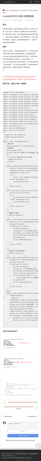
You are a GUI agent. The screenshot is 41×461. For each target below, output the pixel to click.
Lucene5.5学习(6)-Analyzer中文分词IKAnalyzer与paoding (18, 407)
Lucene (13, 383)
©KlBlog (16, 458)
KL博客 (19, 388)
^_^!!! (12, 456)
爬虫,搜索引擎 (13, 10)
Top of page (38, 446)
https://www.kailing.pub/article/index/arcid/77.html (18, 395)
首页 (30, 1)
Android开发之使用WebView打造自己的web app (22, 402)
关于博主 (37, 1)
